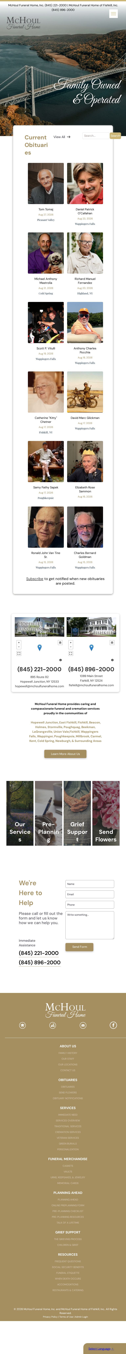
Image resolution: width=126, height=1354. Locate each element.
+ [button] (19, 642)
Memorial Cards (68, 1183)
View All (59, 137)
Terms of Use (66, 1316)
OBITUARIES (68, 1086)
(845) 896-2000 (63, 10)
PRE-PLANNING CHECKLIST (67, 1211)
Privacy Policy (50, 1316)
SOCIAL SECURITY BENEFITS (68, 1267)
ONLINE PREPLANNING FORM (68, 1205)
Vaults (68, 1171)
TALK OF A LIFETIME (68, 1222)
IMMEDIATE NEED (67, 1114)
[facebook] (113, 1026)
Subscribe (34, 578)
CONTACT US (67, 1070)
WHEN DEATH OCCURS (68, 1278)
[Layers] (60, 642)
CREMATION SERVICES (68, 1132)
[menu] (113, 13)
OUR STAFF (68, 1058)
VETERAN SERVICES (68, 1138)
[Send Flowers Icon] (22, 1027)
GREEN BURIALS (68, 1143)
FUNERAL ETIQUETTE (67, 1273)
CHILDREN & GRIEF (67, 1245)
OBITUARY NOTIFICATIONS (68, 1098)
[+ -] (39, 651)
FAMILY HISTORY (68, 1053)
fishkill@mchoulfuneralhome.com (91, 685)
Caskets (68, 1166)
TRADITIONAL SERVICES (67, 1126)
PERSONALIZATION (68, 1149)
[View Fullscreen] (19, 653)
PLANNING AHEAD (68, 1199)
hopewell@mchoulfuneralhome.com (39, 686)
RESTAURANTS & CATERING (67, 1290)
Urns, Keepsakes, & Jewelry (68, 1177)
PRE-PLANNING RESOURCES (68, 1217)
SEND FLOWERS (68, 1092)
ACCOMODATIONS (67, 1284)
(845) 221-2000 (56, 5)
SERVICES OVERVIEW (68, 1120)
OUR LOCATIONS (67, 1064)
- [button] (19, 647)
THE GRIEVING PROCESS (68, 1239)
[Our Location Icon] (53, 1027)
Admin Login (81, 1316)
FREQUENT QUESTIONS (68, 1261)
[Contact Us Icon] (83, 1027)
